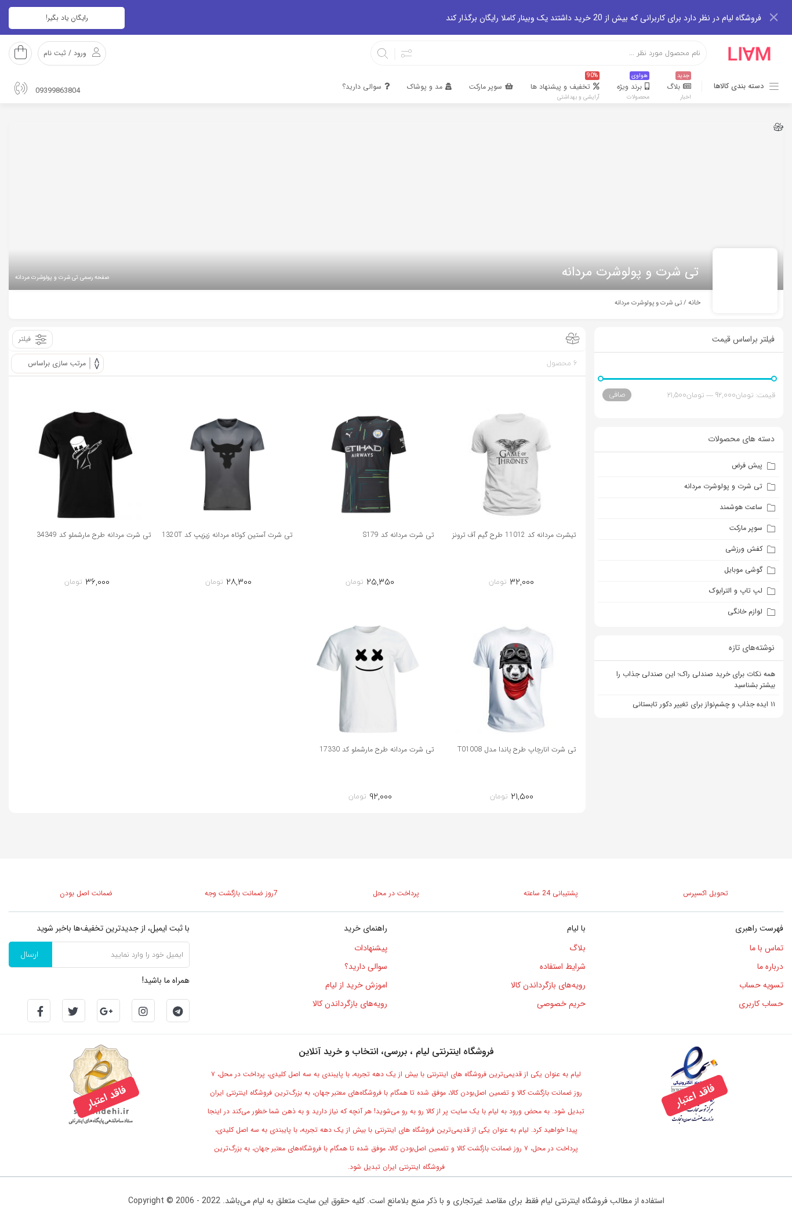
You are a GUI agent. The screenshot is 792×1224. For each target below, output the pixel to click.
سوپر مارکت (745, 527)
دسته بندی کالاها (739, 86)
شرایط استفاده (563, 966)
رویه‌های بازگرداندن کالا (548, 985)
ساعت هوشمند (741, 507)
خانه (694, 302)
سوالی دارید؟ (365, 966)
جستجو (383, 53)
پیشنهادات (370, 948)
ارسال (29, 954)
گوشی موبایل (743, 569)
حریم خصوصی (561, 1003)
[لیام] (750, 52)
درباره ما (770, 966)
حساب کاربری (761, 1003)
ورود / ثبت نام (64, 53)
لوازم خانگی (745, 611)
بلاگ (577, 948)
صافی (617, 394)
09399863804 (56, 91)
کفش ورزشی (743, 548)
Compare (490, 580)
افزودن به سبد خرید (531, 580)
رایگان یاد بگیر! (67, 17)
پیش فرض (747, 465)
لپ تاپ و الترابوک (735, 590)
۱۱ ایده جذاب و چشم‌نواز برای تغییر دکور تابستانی (704, 704)
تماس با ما (766, 948)
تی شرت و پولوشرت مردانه (723, 486)
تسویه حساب (761, 985)
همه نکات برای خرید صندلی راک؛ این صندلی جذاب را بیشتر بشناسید (695, 679)
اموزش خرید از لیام (356, 985)
